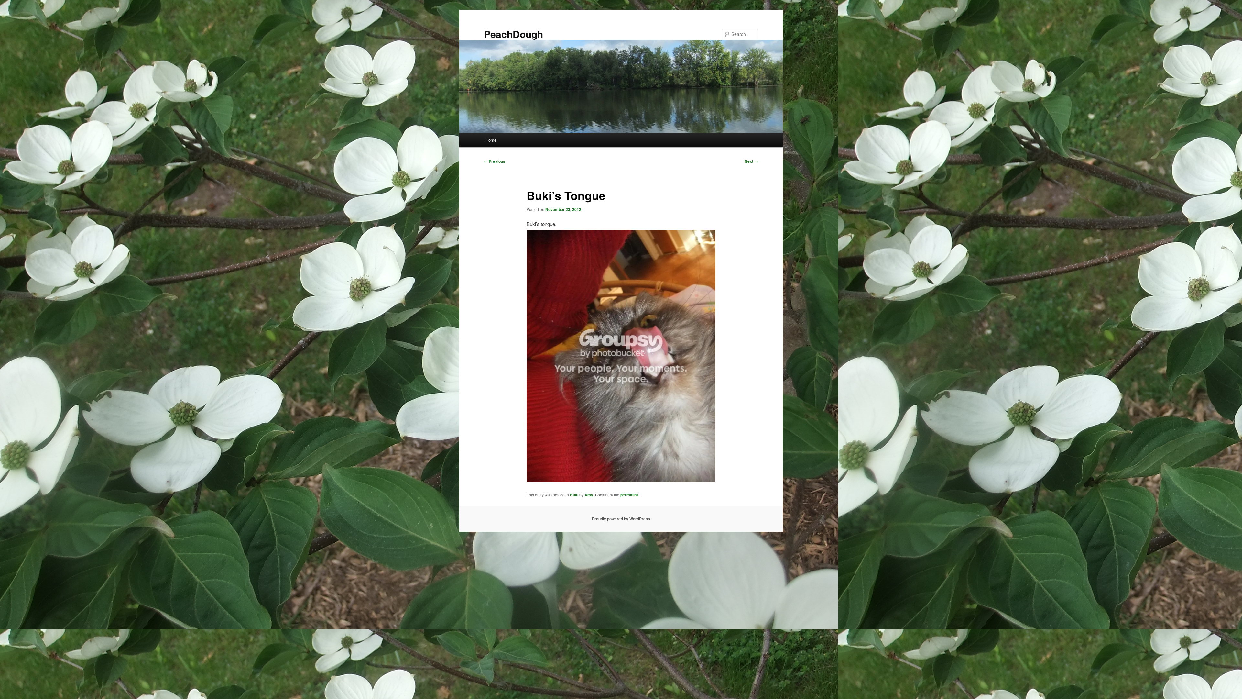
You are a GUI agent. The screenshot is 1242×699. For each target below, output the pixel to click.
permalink (629, 495)
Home (490, 140)
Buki (574, 495)
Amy (588, 495)
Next (751, 161)
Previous (494, 161)
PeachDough (513, 34)
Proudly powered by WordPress (621, 519)
